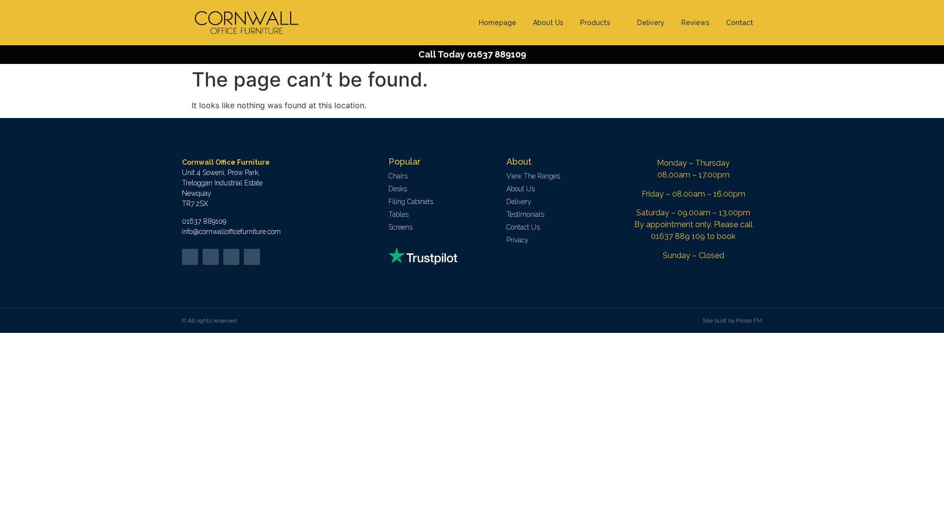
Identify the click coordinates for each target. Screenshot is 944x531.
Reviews (695, 23)
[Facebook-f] (211, 257)
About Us (548, 23)
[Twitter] (190, 257)
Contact (739, 23)
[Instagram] (252, 257)
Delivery (651, 23)
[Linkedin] (231, 257)
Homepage (497, 23)
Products (595, 23)
